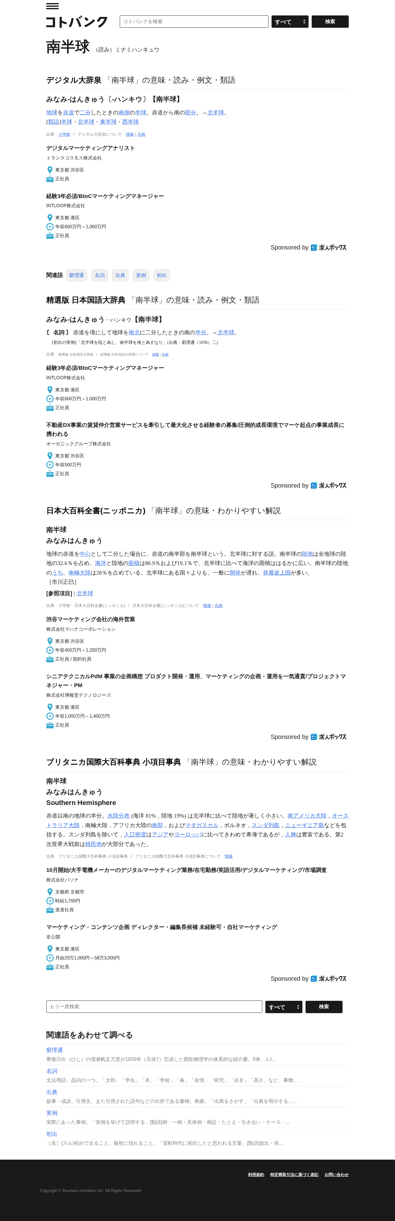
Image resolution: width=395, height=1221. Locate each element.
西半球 (130, 122)
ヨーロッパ (188, 834)
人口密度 (135, 834)
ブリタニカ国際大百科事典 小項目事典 (113, 761)
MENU (52, 6)
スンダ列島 (266, 825)
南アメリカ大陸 (307, 816)
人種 (290, 834)
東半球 (108, 122)
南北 (134, 332)
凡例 (141, 134)
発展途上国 (277, 573)
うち (57, 573)
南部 (157, 825)
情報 (130, 134)
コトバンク (76, 21)
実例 (141, 275)
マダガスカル (201, 825)
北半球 (215, 112)
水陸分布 (118, 816)
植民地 (93, 844)
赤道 (68, 112)
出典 (120, 275)
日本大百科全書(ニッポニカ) (95, 510)
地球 (51, 112)
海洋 (100, 563)
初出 (162, 275)
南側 (124, 112)
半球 (140, 112)
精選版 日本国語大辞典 (86, 299)
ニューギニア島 (304, 825)
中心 (85, 554)
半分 (200, 332)
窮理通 (76, 275)
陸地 (307, 554)
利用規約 (256, 1174)
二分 (85, 112)
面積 (133, 563)
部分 (190, 112)
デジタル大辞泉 (74, 80)
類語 (53, 122)
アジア (160, 834)
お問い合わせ (337, 1174)
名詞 (100, 275)
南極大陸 (80, 573)
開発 (235, 573)
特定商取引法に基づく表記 (294, 1174)
